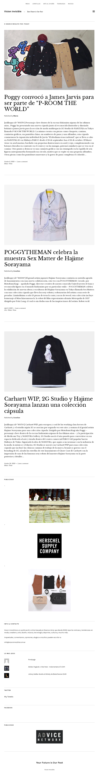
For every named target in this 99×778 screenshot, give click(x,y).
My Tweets (8, 696)
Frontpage (31, 659)
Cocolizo (16, 271)
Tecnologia (61, 4)
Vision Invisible (12, 11)
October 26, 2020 (9, 463)
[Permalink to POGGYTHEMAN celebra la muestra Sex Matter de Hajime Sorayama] (49, 244)
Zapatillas (36, 4)
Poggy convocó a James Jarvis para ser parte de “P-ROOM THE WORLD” (49, 103)
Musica (70, 4)
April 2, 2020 (8, 308)
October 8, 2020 (9, 161)
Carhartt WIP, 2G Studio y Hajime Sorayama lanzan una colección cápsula (48, 405)
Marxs (15, 116)
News (10, 164)
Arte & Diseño (48, 4)
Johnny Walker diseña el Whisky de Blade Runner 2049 (47, 674)
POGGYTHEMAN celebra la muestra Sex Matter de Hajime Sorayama (44, 258)
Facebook (8, 708)
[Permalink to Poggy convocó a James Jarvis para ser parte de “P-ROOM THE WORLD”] (49, 89)
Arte (5, 310)
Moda (28, 4)
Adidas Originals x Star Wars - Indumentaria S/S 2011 (46, 667)
